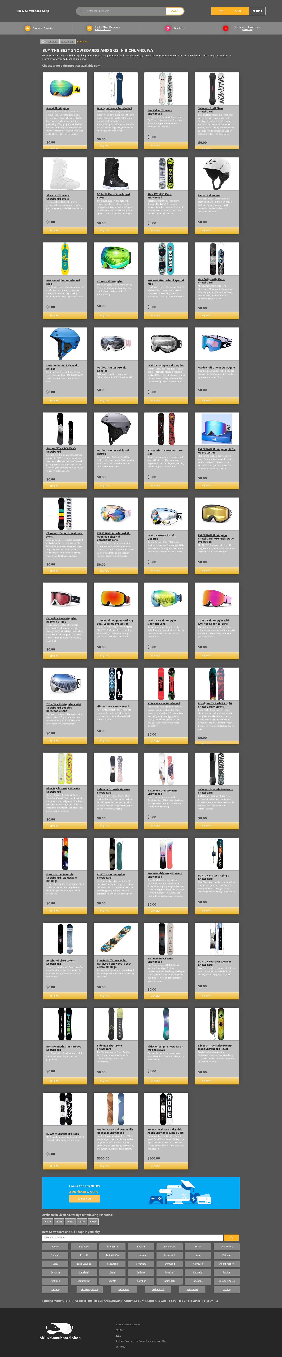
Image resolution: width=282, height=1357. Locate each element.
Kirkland (226, 1255)
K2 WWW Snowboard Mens (62, 1133)
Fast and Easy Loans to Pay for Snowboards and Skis (141, 1341)
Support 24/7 (122, 1347)
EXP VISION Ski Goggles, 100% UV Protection (216, 451)
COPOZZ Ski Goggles (110, 281)
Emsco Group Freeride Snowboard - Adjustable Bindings (61, 878)
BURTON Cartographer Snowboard (111, 876)
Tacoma (55, 1289)
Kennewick (169, 1255)
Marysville (198, 1264)
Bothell (141, 1246)
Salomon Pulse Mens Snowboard (160, 960)
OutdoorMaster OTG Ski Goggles (111, 369)
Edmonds (55, 1255)
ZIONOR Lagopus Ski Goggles (166, 365)
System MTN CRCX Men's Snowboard (61, 450)
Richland (84, 41)
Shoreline (141, 1281)
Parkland (84, 1272)
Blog (118, 1335)
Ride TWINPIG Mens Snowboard (160, 196)
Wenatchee (192, 1289)
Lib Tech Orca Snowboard (113, 706)
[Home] (63, 1332)
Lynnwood (169, 1264)
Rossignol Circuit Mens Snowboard (60, 962)
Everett (84, 1255)
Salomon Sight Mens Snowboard (110, 1047)
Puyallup (169, 1272)
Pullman (141, 1272)
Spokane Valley (227, 1281)
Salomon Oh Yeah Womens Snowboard (113, 791)
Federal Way (112, 1255)
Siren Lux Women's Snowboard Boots (58, 197)
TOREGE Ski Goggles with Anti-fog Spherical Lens (214, 622)
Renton (226, 1272)
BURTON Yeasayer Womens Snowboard (214, 963)
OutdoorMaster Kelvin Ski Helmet (62, 367)
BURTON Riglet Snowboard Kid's (63, 282)
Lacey (55, 1264)
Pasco (113, 1272)
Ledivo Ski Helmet (209, 195)
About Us (120, 1330)
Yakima (226, 1289)
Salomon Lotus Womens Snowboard (162, 792)
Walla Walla (158, 1289)
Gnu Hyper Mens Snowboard (114, 108)
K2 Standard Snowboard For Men (165, 452)
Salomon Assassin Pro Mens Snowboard (215, 791)
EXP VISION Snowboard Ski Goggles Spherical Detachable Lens (113, 536)
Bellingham (112, 1246)
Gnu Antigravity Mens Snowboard (211, 281)
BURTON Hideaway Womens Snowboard (165, 875)
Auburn (55, 1246)
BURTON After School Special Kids (166, 282)
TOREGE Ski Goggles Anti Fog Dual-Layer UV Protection (115, 622)
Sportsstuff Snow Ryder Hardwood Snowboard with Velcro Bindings (114, 964)
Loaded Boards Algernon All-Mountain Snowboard (115, 1131)
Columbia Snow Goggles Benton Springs (61, 620)
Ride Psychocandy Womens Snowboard (63, 790)
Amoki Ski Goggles (57, 108)
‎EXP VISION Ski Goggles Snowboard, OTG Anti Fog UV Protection (216, 538)
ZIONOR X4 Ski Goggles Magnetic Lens (162, 622)
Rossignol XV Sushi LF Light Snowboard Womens (215, 705)
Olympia (55, 1272)
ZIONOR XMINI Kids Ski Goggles (161, 537)
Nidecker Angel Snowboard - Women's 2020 (165, 1048)
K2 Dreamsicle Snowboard (164, 703)
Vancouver (123, 1289)
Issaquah (141, 1255)
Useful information (128, 1324)
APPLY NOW (84, 1198)
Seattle (112, 1281)
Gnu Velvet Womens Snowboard (160, 112)
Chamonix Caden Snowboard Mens (64, 535)
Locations (53, 41)
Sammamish (84, 1281)
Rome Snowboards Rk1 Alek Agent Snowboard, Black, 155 (166, 1131)
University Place (89, 1289)
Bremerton (169, 1246)
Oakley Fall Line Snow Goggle (216, 367)
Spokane (198, 1281)
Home (43, 41)
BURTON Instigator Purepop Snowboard (63, 1048)
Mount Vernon (226, 1264)
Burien (198, 1246)
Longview (141, 1264)
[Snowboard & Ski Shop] (32, 11)
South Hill (169, 1281)
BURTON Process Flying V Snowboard (213, 877)
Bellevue (84, 1246)
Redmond (198, 1272)
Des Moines (227, 1246)
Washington (67, 41)
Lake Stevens (84, 1264)
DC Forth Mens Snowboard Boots (113, 196)
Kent (198, 1255)
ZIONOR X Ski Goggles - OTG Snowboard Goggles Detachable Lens (63, 708)
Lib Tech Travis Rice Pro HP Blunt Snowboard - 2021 (215, 1047)
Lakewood (112, 1264)
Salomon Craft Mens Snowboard (210, 110)
